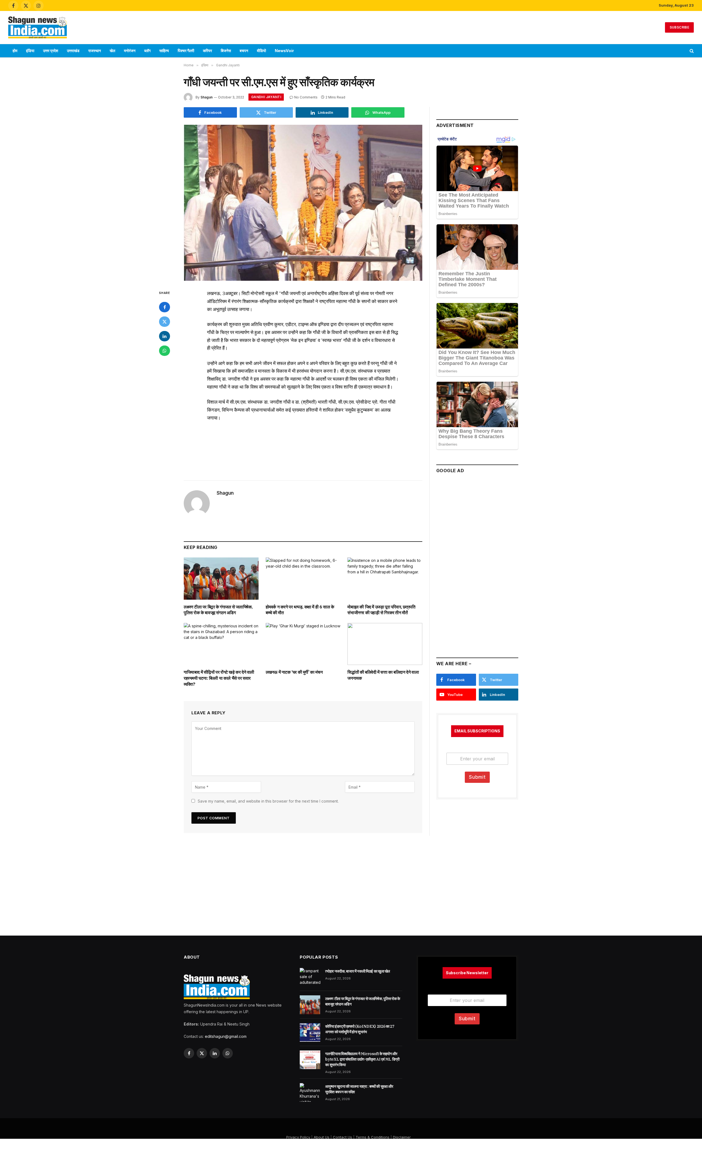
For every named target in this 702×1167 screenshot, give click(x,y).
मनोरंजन (129, 50)
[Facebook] (164, 307)
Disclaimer (402, 1137)
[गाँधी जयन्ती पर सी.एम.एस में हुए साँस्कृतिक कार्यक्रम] (303, 203)
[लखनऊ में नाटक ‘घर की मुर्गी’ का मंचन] (303, 644)
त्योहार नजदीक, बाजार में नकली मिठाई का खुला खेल (357, 971)
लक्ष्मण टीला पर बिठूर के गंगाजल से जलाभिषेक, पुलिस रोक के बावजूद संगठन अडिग (218, 610)
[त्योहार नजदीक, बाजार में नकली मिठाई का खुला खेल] (310, 977)
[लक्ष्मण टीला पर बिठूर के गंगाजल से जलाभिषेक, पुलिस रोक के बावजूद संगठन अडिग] (221, 578)
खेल (112, 50)
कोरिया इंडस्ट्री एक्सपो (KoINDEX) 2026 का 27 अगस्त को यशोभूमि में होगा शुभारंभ (359, 1029)
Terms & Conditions (372, 1137)
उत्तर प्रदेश (50, 50)
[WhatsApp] (164, 350)
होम (15, 50)
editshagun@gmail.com (226, 1036)
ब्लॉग (147, 50)
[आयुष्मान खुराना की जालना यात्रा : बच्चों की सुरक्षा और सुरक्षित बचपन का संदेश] (310, 1092)
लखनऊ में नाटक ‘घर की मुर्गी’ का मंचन (294, 672)
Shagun (206, 97)
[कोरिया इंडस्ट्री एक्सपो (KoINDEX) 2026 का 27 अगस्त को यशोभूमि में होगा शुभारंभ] (310, 1032)
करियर (207, 50)
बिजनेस (226, 50)
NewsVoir (284, 50)
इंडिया (30, 50)
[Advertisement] (351, 26)
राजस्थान (94, 50)
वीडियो (261, 50)
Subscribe (679, 27)
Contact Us (342, 1137)
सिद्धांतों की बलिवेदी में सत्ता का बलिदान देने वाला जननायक (383, 675)
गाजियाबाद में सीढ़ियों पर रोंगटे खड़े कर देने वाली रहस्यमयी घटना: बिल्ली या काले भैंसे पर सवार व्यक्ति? (219, 678)
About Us (321, 1137)
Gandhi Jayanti (266, 97)
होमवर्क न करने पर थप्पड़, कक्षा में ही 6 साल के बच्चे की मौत (300, 610)
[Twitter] (164, 321)
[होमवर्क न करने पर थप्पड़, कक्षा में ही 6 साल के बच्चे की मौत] (303, 578)
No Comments (306, 97)
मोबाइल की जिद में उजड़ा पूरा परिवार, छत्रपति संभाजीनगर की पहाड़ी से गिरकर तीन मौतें (381, 610)
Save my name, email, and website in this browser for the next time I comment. (268, 801)
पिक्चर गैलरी (186, 50)
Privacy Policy (298, 1137)
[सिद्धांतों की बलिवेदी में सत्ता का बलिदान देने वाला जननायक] (384, 644)
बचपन (244, 50)
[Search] (691, 51)
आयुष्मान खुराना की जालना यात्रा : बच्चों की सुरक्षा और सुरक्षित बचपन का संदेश (359, 1089)
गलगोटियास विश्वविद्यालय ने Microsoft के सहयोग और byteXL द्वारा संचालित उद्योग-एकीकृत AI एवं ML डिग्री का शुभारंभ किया (362, 1059)
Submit (477, 777)
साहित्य (164, 50)
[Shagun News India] (37, 27)
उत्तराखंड (73, 50)
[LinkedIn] (164, 336)
